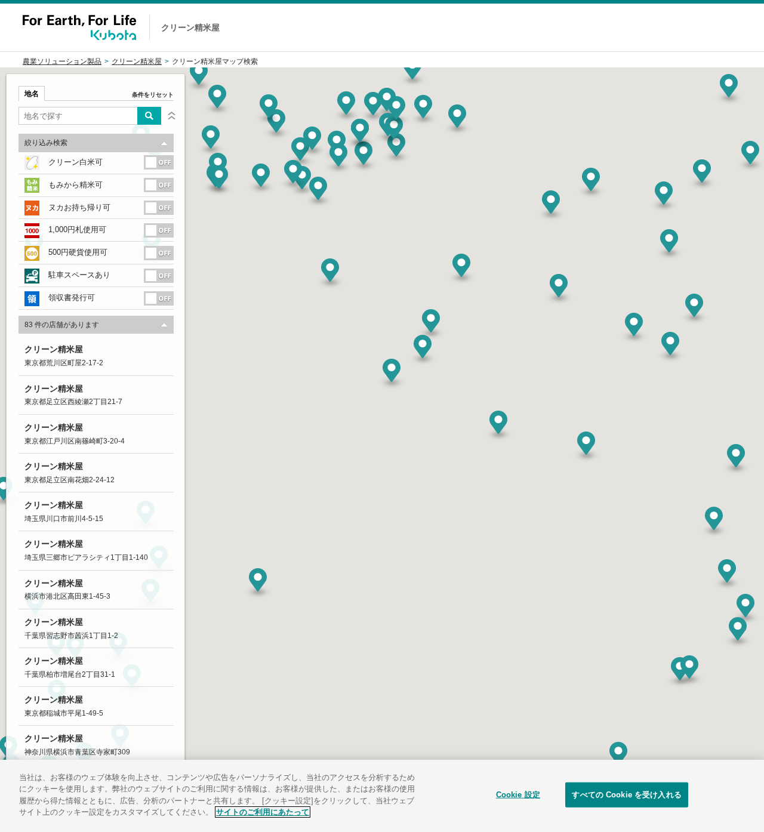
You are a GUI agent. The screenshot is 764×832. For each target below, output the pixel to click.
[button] (498, 427)
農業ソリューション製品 (62, 61)
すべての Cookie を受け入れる (626, 794)
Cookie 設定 (518, 794)
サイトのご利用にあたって (262, 812)
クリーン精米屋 (137, 61)
